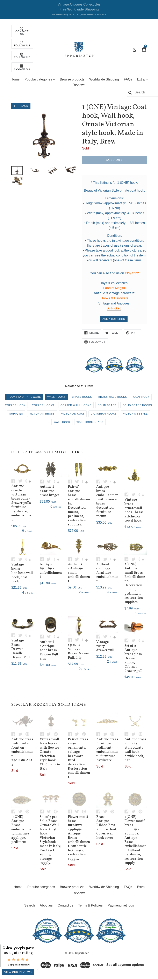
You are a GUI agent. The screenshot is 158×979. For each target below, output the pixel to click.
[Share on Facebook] (14, 480)
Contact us (65, 905)
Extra (143, 79)
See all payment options (125, 964)
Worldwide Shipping (104, 79)
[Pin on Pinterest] (28, 733)
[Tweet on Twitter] (21, 480)
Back (24, 106)
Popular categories (40, 79)
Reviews (79, 85)
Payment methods (121, 905)
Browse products (72, 79)
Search (29, 905)
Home (15, 79)
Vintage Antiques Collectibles (79, 9)
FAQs (128, 79)
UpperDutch (82, 953)
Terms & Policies (90, 905)
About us (46, 905)
